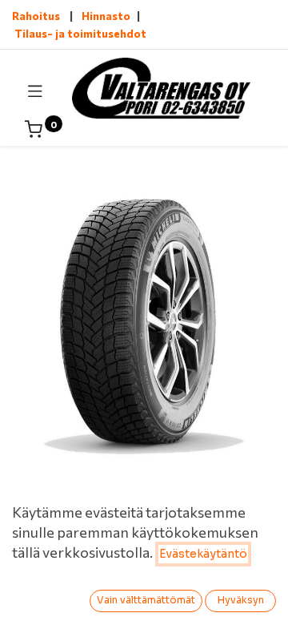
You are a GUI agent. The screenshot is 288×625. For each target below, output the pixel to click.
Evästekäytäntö (203, 553)
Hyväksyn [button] (241, 600)
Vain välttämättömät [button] (146, 600)
